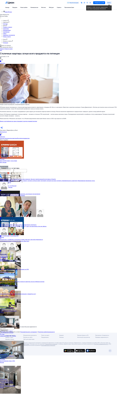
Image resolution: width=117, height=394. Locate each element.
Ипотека (43, 7)
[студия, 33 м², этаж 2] (9, 222)
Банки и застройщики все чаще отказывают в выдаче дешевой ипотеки (18, 121)
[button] (110, 7)
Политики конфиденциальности (46, 332)
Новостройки (23, 7)
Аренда (7, 7)
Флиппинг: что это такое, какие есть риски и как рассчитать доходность (18, 224)
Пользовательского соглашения (28, 332)
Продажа (14, 7)
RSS (1, 50)
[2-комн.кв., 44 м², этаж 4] (9, 372)
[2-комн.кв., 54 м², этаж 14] (9, 347)
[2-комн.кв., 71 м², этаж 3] (9, 147)
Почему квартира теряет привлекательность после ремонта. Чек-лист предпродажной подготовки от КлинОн (28, 179)
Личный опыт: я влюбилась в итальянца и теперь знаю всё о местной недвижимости (21, 239)
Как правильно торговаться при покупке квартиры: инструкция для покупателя (20, 194)
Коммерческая (34, 7)
